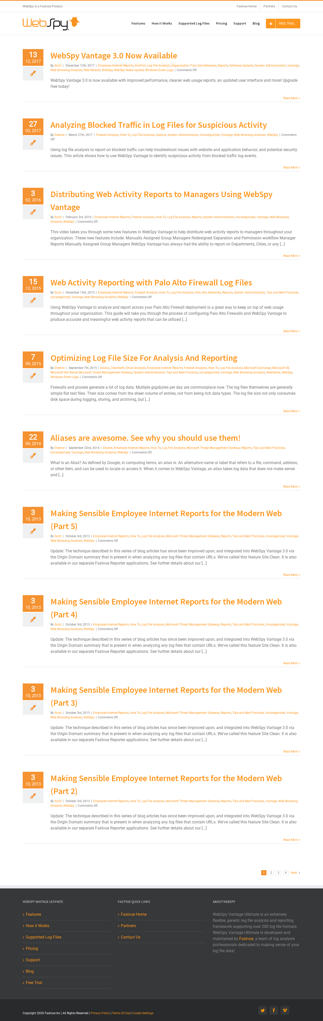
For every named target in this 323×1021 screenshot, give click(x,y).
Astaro (104, 368)
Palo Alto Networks (203, 65)
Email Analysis (136, 368)
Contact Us (130, 937)
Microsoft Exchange (257, 368)
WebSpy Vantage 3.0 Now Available (113, 55)
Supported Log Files (43, 937)
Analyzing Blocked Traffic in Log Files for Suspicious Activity (158, 124)
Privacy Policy (100, 1013)
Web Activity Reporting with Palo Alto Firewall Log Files (151, 282)
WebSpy (107, 70)
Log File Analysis (158, 65)
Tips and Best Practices (282, 292)
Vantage (293, 65)
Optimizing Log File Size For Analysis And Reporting (143, 357)
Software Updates (241, 65)
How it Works (37, 925)
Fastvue (246, 938)
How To (125, 135)
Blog (30, 971)
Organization (180, 65)
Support (33, 959)
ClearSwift (117, 368)
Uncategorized (210, 135)
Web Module (92, 70)
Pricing (32, 948)
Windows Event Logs (159, 70)
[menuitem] (246, 6)
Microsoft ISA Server (63, 372)
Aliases (108, 448)
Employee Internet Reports (115, 65)
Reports (223, 65)
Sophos (161, 135)
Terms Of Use (121, 1013)
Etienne (60, 135)
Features (33, 914)
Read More (290, 98)
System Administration (270, 65)
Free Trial (34, 982)
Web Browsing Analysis (66, 70)
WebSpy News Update (129, 70)
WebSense (273, 372)
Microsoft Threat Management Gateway (105, 372)
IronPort (140, 65)
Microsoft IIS (280, 368)
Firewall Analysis (107, 135)
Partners (128, 925)
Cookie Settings (142, 1013)
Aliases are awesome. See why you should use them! (145, 437)
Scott (58, 65)
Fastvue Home (134, 914)
